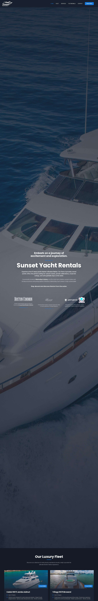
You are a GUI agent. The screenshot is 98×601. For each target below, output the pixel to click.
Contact (80, 3)
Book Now (89, 3)
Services (63, 3)
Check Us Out (22, 307)
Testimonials (71, 3)
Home (52, 3)
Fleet (57, 3)
